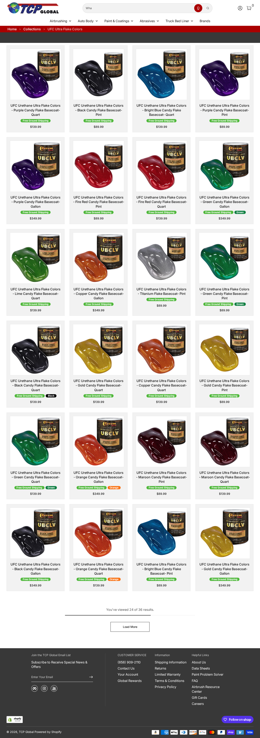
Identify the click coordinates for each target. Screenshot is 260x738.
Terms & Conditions (169, 681)
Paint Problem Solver (207, 674)
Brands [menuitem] (205, 21)
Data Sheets (201, 668)
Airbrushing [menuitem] (58, 21)
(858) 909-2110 (129, 662)
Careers (198, 704)
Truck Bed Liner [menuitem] (177, 21)
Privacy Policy (165, 687)
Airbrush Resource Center (206, 689)
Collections (32, 29)
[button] (198, 8)
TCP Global (26, 732)
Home (12, 29)
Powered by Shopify (48, 732)
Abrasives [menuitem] (147, 21)
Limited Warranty (168, 674)
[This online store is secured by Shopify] (14, 719)
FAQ (195, 681)
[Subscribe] (89, 677)
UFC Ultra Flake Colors (65, 29)
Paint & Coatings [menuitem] (116, 21)
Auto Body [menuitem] (86, 21)
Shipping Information (170, 662)
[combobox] (137, 8)
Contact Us (126, 668)
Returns (160, 668)
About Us (199, 662)
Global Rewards (130, 681)
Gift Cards (199, 698)
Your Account (128, 674)
